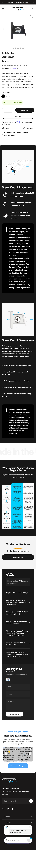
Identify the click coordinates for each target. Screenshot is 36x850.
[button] (31, 16)
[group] (18, 30)
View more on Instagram (18, 766)
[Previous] (3, 2)
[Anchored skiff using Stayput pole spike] (23, 48)
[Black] (3, 96)
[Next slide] (32, 29)
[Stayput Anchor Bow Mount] (15, 48)
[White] (8, 96)
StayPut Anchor (8, 53)
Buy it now (18, 116)
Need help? (30, 128)
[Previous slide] (4, 29)
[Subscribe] (31, 801)
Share (6, 128)
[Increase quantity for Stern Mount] (12, 110)
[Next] (33, 2)
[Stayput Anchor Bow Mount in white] (20, 48)
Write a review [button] (18, 557)
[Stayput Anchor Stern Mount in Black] (13, 48)
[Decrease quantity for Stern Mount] (4, 110)
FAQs (21, 581)
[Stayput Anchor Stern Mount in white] (18, 48)
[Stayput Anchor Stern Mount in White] (22, 48)
